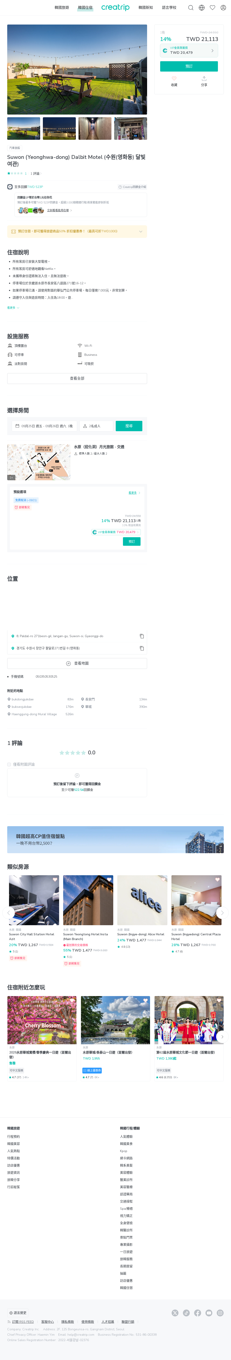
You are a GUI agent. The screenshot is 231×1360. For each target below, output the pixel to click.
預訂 (132, 541)
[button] (77, 231)
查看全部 (77, 378)
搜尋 (129, 426)
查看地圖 (81, 663)
